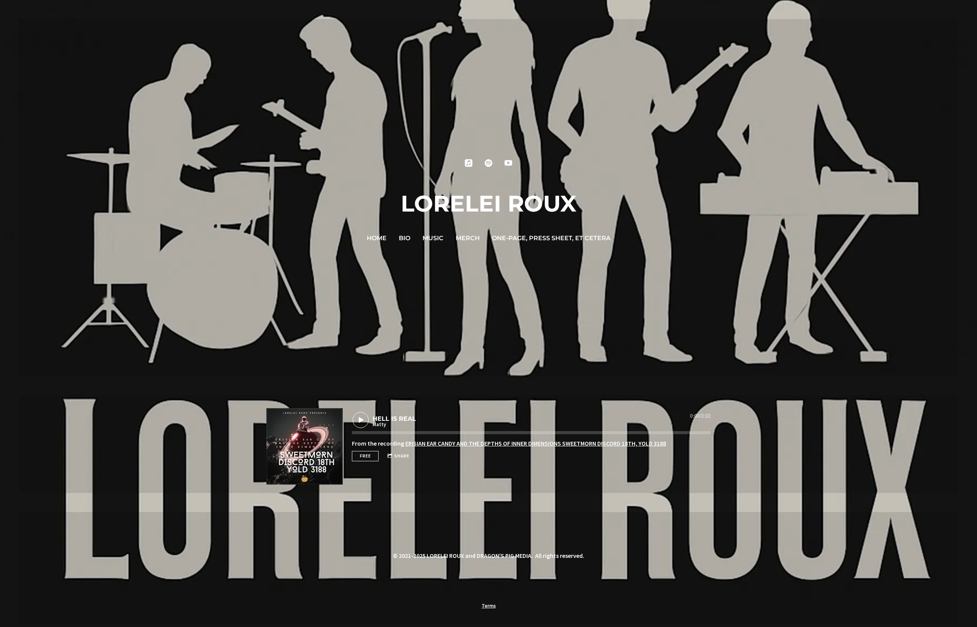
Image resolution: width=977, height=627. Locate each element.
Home (377, 238)
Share (402, 456)
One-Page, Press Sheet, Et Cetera (551, 238)
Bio (404, 238)
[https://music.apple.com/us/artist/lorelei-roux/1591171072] (468, 163)
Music (432, 238)
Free (365, 456)
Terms (489, 606)
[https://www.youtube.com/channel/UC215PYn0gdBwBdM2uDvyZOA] (508, 163)
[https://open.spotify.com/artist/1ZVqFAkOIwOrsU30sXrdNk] (488, 163)
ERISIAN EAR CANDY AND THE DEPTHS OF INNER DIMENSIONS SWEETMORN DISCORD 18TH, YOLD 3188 (535, 443)
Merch (468, 238)
